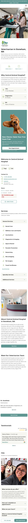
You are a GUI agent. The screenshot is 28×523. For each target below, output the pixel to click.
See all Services (5, 269)
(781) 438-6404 (7, 520)
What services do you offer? (10, 489)
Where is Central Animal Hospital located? (12, 514)
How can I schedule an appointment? (9, 503)
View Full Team (14, 415)
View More (14, 346)
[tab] (13, 37)
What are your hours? (8, 509)
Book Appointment (20, 520)
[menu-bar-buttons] (26, 6)
